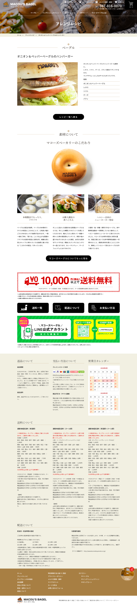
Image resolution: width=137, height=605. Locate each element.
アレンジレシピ (22, 576)
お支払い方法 (107, 308)
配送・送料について (24, 588)
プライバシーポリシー (55, 576)
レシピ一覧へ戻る (68, 116)
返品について (21, 591)
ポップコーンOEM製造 (24, 579)
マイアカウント (87, 2)
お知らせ (121, 2)
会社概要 (20, 582)
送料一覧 (37, 308)
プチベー (83, 13)
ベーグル (34, 13)
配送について (72, 308)
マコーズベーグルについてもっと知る (68, 258)
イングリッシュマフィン (50, 13)
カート (131, 7)
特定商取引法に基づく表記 (57, 573)
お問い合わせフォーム (55, 588)
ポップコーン (69, 13)
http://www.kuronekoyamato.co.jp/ (95, 551)
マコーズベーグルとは (99, 13)
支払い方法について (24, 585)
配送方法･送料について (97, 600)
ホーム (19, 35)
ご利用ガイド (72, 2)
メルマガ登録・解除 (105, 2)
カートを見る (52, 585)
